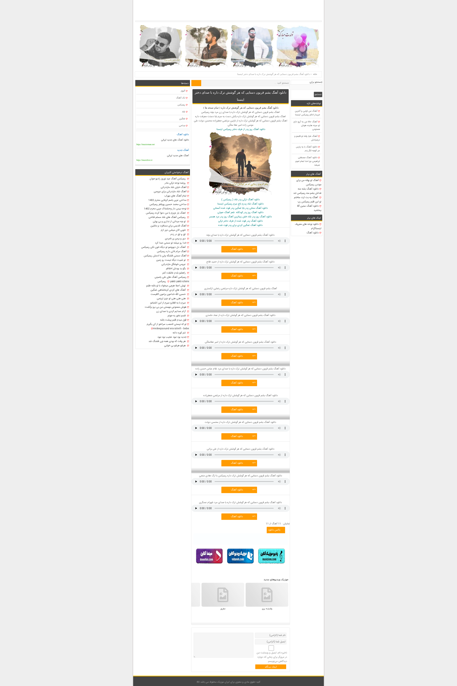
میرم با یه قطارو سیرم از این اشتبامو (168, 303)
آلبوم (183, 91)
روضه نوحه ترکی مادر (175, 183)
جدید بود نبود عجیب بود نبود (171, 337)
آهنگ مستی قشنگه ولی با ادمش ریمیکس (165, 256)
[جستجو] (196, 83)
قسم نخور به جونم (177, 316)
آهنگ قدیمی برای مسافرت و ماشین (168, 226)
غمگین (182, 119)
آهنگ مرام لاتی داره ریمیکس (171, 251)
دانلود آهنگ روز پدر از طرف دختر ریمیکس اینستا (240, 129)
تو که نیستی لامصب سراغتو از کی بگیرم (166, 324)
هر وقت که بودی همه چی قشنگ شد (167, 341)
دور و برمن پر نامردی (175, 239)
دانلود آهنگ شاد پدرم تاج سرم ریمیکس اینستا (240, 204)
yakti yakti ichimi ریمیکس (173, 281)
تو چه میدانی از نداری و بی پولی (169, 221)
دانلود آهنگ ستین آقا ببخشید (309, 208)
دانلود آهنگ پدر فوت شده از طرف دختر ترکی (240, 221)
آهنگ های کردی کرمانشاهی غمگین (168, 290)
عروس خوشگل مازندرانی (173, 264)
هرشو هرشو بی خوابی (175, 346)
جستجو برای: (315, 82)
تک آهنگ (180, 98)
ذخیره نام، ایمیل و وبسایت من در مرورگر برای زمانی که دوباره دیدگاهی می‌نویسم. (272, 657)
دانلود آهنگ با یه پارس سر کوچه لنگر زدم (308, 149)
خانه (315, 74)
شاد (183, 112)
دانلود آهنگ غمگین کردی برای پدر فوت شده (240, 225)
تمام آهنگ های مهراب (175, 196)
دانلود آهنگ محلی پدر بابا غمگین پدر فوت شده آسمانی (240, 208)
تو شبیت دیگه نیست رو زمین (171, 260)
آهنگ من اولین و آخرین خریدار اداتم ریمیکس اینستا (307, 113)
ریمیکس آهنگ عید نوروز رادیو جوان (168, 179)
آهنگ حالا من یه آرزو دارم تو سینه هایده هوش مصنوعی (306, 125)
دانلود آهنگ (237, 249)
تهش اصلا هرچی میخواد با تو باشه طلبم (166, 286)
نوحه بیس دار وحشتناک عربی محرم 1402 (165, 209)
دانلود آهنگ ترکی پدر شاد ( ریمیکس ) (240, 200)
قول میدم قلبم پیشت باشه (173, 320)
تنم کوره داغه (179, 333)
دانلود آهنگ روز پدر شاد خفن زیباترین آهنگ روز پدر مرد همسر (240, 217)
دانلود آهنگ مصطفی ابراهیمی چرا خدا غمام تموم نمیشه (307, 161)
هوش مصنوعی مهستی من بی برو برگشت (165, 307)
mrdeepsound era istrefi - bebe (171, 328)
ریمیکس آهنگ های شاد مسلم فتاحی (167, 217)
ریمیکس (181, 105)
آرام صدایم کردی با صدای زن (171, 311)
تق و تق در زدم (178, 234)
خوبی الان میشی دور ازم (173, 230)
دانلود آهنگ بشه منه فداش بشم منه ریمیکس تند (307, 191)
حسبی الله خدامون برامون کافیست (168, 294)
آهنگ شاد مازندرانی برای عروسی (170, 192)
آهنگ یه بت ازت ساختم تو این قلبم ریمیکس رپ (307, 199)
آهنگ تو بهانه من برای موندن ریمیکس (308, 182)
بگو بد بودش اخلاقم (176, 269)
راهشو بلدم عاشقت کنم (174, 273)
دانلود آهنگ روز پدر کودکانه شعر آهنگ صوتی (240, 212)
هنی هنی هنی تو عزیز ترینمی (171, 298)
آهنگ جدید (183, 150)
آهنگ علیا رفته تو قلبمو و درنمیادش (307, 138)
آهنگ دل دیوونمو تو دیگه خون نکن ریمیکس (163, 247)
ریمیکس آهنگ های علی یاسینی (170, 277)
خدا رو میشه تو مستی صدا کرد (170, 243)
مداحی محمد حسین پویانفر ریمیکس (167, 204)
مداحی (182, 126)
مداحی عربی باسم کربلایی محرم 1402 (167, 200)
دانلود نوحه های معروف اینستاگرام (308, 226)
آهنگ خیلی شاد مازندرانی (173, 187)
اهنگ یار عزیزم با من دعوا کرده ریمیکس (166, 213)
